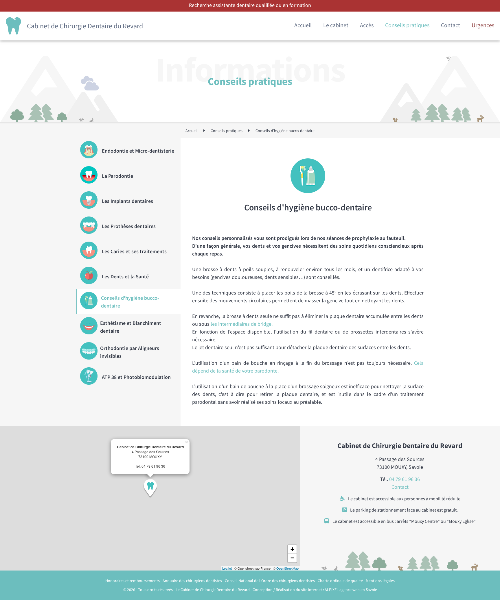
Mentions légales (380, 580)
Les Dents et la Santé (125, 276)
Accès (367, 25)
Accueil (303, 25)
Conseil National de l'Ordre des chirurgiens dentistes (270, 580)
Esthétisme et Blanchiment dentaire (130, 327)
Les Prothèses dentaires (129, 226)
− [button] (292, 558)
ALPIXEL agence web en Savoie (351, 589)
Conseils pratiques (407, 25)
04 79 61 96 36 (404, 479)
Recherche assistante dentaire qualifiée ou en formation (250, 5)
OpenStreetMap (287, 568)
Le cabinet (335, 25)
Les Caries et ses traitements (134, 251)
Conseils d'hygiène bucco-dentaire (130, 302)
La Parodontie (117, 176)
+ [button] (292, 549)
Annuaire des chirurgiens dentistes (193, 580)
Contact (450, 25)
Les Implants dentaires (127, 201)
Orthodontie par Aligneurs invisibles (129, 352)
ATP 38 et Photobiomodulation (136, 377)
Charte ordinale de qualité (341, 580)
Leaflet (227, 568)
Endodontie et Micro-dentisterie (138, 150)
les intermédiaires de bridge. (242, 324)
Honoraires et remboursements (133, 580)
